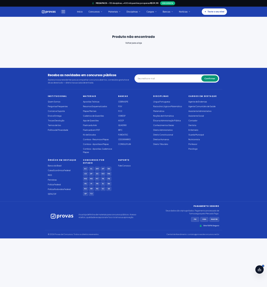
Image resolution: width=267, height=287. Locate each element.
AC (85, 169)
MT (97, 179)
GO (103, 174)
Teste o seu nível (215, 11)
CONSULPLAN (124, 144)
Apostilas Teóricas (91, 101)
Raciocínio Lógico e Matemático (167, 106)
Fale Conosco (124, 165)
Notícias (183, 11)
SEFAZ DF (52, 194)
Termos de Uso (54, 125)
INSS (50, 175)
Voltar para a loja (133, 42)
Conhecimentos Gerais (163, 125)
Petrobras (52, 180)
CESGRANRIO (124, 139)
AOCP (121, 120)
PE (85, 184)
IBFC (120, 130)
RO (85, 189)
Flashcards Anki (90, 125)
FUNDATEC (123, 135)
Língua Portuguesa (161, 101)
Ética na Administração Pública (167, 120)
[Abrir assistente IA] (259, 269)
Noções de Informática (163, 116)
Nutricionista (194, 139)
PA (103, 179)
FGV (120, 106)
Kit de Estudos (89, 135)
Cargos (150, 11)
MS (91, 179)
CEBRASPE (123, 101)
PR (97, 184)
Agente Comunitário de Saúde (202, 106)
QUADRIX (122, 125)
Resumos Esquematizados (95, 106)
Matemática (158, 111)
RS (97, 189)
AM (97, 169)
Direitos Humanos (161, 139)
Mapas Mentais (89, 111)
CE (85, 174)
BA (109, 169)
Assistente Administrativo (200, 111)
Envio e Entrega (54, 116)
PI (91, 184)
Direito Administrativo (163, 130)
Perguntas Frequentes (58, 106)
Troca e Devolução (56, 120)
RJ (103, 184)
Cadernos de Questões (93, 116)
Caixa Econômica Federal (59, 170)
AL (91, 169)
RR (91, 189)
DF (91, 174)
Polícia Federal (54, 184)
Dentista (192, 125)
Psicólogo (193, 149)
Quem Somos (54, 101)
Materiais (113, 11)
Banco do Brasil (54, 165)
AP (103, 169)
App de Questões (91, 120)
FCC (120, 111)
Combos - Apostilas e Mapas (96, 144)
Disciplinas (132, 11)
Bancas (166, 11)
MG (85, 179)
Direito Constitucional (163, 135)
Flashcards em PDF (91, 130)
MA (108, 174)
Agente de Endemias (197, 101)
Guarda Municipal (196, 135)
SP (85, 194)
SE (109, 189)
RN (109, 184)
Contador (192, 120)
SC (103, 189)
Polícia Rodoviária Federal (59, 189)
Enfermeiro (193, 130)
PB (109, 179)
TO (91, 194)
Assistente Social (196, 116)
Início (80, 11)
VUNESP (122, 116)
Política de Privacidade (58, 130)
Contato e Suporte (56, 111)
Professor (192, 144)
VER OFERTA (167, 3)
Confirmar (209, 78)
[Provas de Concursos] (48, 11)
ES (97, 174)
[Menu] (63, 11)
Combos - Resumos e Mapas (96, 139)
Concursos (94, 11)
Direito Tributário (160, 144)
